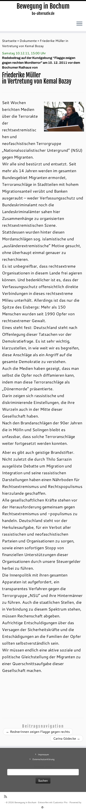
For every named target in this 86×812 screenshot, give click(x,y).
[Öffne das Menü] (79, 24)
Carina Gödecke (66, 738)
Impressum (43, 754)
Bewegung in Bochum (43, 6)
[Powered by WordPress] (42, 806)
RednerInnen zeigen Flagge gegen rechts (38, 731)
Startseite (9, 40)
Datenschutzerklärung (43, 759)
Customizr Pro (60, 802)
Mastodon (39, 766)
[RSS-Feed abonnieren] (6, 796)
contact (48, 766)
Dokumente (28, 40)
